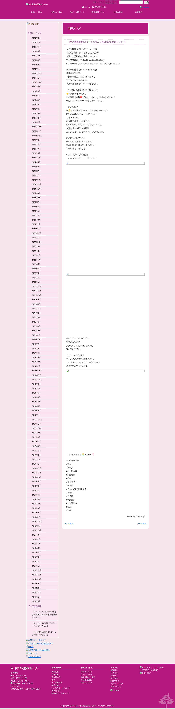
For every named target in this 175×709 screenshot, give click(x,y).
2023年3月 (36, 220)
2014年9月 (36, 583)
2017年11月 (36, 424)
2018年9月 (36, 384)
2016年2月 (36, 512)
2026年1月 (36, 69)
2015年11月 (36, 526)
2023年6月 (36, 206)
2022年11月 (36, 237)
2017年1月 (36, 464)
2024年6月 (36, 153)
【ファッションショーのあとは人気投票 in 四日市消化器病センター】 (44, 614)
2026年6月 (36, 47)
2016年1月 (36, 517)
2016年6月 (36, 495)
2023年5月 (36, 211)
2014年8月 (36, 588)
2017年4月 (36, 450)
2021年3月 (36, 326)
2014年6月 (36, 597)
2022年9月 (36, 246)
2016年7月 (36, 490)
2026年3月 (36, 60)
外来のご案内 (36, 12)
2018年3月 (36, 406)
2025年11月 (36, 78)
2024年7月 (36, 149)
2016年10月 (37, 477)
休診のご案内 (86, 682)
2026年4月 (36, 56)
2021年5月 (36, 317)
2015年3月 (36, 557)
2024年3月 (36, 166)
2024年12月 (37, 127)
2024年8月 (36, 144)
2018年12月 (37, 371)
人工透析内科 (57, 682)
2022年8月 (36, 251)
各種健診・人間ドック (61, 693)
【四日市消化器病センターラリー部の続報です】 (44, 633)
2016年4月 (36, 504)
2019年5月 (36, 348)
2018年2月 (36, 411)
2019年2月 (36, 362)
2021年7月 (36, 308)
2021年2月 (36, 331)
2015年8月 (36, 535)
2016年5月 (36, 499)
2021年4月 (36, 322)
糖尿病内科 (56, 677)
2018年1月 (36, 415)
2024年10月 (37, 135)
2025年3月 (36, 113)
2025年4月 (36, 109)
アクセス (114, 673)
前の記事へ (68, 523)
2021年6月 (36, 313)
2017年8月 (36, 437)
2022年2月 (36, 277)
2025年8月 (36, 91)
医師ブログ (114, 681)
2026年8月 (36, 38)
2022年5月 (36, 264)
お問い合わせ (115, 686)
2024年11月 (36, 131)
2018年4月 (36, 402)
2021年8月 (36, 304)
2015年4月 (36, 552)
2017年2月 (36, 459)
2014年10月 (37, 579)
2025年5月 (36, 104)
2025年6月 (36, 100)
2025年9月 (36, 87)
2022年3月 (36, 273)
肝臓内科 (55, 674)
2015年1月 (36, 566)
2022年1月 (36, 282)
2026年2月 (36, 65)
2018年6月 (36, 393)
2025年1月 (36, 122)
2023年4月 (36, 215)
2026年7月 (36, 42)
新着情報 (114, 667)
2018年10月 (37, 379)
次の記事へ (141, 523)
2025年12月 (37, 73)
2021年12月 (37, 286)
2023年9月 (36, 193)
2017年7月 (36, 442)
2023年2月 (36, 224)
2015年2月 (36, 561)
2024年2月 (36, 171)
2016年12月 (37, 468)
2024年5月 (36, 158)
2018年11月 (36, 375)
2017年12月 (37, 419)
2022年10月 (37, 242)
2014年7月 (36, 592)
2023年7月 (36, 202)
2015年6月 (36, 544)
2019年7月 (36, 344)
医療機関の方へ (97, 12)
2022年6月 (36, 260)
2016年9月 (36, 482)
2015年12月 (37, 521)
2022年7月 (36, 255)
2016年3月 (36, 508)
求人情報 (114, 678)
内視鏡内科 (56, 691)
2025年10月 (37, 82)
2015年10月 (37, 530)
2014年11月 (36, 575)
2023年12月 (37, 180)
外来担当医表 (86, 680)
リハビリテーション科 (61, 688)
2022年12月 (37, 233)
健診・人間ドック (77, 12)
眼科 (53, 680)
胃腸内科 (55, 672)
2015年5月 (36, 548)
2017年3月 (36, 455)
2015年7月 (36, 539)
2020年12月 (37, 340)
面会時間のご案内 (88, 677)
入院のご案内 (56, 12)
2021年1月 (36, 335)
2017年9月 (36, 433)
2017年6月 (36, 446)
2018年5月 (36, 397)
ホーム (87, 7)
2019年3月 (36, 357)
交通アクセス (100, 7)
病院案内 (138, 12)
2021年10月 (37, 295)
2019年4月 (36, 353)
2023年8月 (36, 198)
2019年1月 (36, 366)
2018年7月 (36, 388)
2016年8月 (36, 486)
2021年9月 (36, 300)
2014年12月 (37, 570)
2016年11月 (36, 473)
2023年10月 (37, 189)
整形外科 (55, 685)
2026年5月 (36, 51)
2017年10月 (37, 428)
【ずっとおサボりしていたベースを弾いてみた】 (44, 624)
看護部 (113, 676)
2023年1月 (36, 229)
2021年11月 (36, 291)
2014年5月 (36, 601)
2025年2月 (36, 118)
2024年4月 (36, 162)
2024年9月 (36, 140)
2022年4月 (36, 269)
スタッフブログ (116, 684)
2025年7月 (36, 96)
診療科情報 (118, 12)
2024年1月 (36, 175)
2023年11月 (36, 184)
